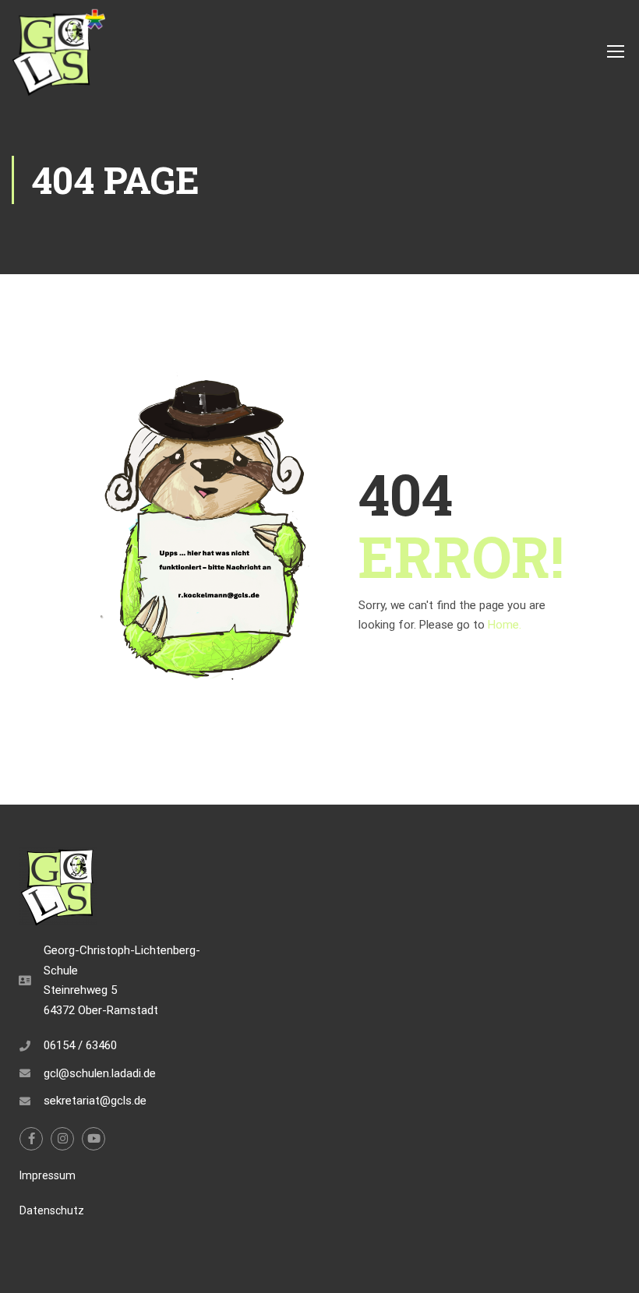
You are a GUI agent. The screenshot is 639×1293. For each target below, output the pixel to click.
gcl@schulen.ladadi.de (100, 1073)
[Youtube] (93, 1138)
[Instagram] (62, 1138)
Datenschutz (51, 1210)
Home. (504, 625)
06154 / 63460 (80, 1045)
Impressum (47, 1175)
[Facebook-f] (31, 1138)
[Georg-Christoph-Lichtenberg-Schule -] (58, 50)
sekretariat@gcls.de (95, 1101)
